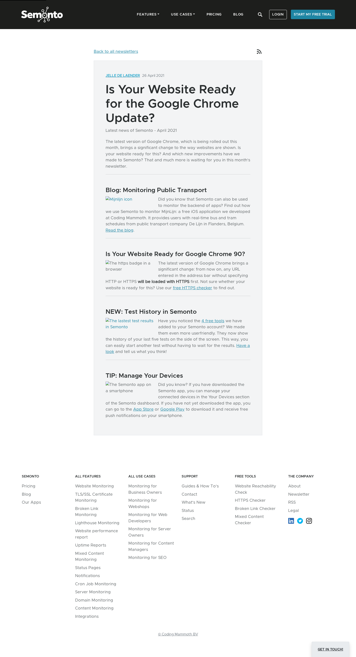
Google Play (172, 409)
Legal (293, 510)
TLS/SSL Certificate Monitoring (94, 497)
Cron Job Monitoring (95, 584)
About (294, 486)
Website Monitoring (94, 486)
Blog (26, 494)
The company (301, 476)
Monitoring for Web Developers (147, 518)
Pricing (28, 486)
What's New (193, 502)
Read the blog (119, 230)
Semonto (30, 476)
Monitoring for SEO (147, 557)
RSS (292, 502)
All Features (88, 476)
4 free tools (212, 321)
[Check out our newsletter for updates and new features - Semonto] (259, 51)
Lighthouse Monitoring (97, 523)
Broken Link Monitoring (86, 512)
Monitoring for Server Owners (149, 532)
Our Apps (31, 502)
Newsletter (299, 494)
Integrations (87, 616)
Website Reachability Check (255, 489)
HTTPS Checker (250, 500)
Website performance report (96, 534)
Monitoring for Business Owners (145, 489)
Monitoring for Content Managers (151, 546)
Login (278, 14)
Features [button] (146, 14)
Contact (189, 494)
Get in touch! (330, 649)
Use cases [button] (181, 14)
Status (188, 510)
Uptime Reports (90, 545)
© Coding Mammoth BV (178, 634)
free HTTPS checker (192, 288)
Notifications (87, 576)
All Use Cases (141, 476)
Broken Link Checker (255, 509)
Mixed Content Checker (249, 520)
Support (190, 476)
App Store (143, 409)
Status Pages (88, 568)
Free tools (245, 476)
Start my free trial (313, 14)
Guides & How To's (200, 486)
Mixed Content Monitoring (89, 556)
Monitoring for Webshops (142, 503)
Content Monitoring (94, 608)
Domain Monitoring (94, 600)
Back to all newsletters (116, 51)
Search (188, 518)
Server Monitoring (93, 592)
